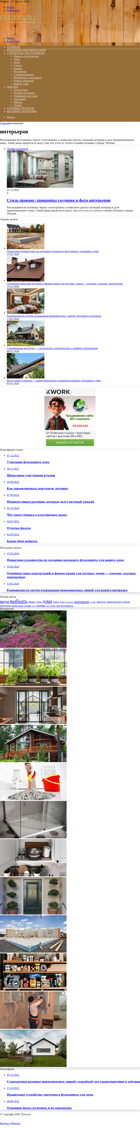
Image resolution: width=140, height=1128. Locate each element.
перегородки (114, 601)
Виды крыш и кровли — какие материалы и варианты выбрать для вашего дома (54, 380)
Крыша (18, 68)
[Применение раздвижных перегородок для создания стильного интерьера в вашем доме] (33, 723)
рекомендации (17, 606)
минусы (101, 601)
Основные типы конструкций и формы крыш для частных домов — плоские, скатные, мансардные (65, 283)
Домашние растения (25, 96)
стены (52, 606)
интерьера (69, 602)
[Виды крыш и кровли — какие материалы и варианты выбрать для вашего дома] (25, 377)
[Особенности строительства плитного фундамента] (33, 1066)
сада (34, 606)
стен (48, 606)
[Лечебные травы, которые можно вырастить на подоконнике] (33, 685)
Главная (4, 123)
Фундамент (20, 71)
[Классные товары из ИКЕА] (33, 875)
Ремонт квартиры (24, 80)
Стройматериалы (24, 74)
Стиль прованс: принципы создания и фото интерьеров (58, 200)
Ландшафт (20, 99)
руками (27, 605)
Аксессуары (21, 89)
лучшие (93, 602)
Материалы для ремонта (28, 77)
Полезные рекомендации (26, 50)
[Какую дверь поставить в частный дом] (33, 913)
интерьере (81, 601)
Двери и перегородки (26, 56)
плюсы (126, 601)
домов (56, 602)
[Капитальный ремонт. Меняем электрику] (33, 1027)
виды (4, 601)
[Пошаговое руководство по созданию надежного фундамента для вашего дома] (25, 248)
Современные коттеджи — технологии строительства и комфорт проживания (52, 348)
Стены (17, 65)
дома (47, 601)
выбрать (18, 601)
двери (31, 601)
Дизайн (12, 86)
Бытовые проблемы (22, 111)
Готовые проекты (20, 108)
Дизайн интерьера (24, 93)
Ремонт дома (21, 83)
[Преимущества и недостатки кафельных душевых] (33, 837)
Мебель (18, 102)
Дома (17, 59)
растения (5, 605)
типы (58, 606)
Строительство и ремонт (26, 53)
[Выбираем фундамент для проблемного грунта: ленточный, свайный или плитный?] (33, 951)
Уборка (18, 105)
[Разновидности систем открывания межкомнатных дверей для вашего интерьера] (25, 312)
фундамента (67, 605)
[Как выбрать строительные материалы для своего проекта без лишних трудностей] (33, 989)
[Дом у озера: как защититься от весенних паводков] (33, 761)
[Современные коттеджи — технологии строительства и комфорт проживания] (25, 345)
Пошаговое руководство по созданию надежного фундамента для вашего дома (53, 251)
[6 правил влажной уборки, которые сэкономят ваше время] (33, 799)
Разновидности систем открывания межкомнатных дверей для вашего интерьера (54, 315)
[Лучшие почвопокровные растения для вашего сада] (33, 646)
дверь (39, 602)
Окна (17, 62)
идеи (62, 602)
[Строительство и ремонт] (17, 32)
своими (40, 605)
